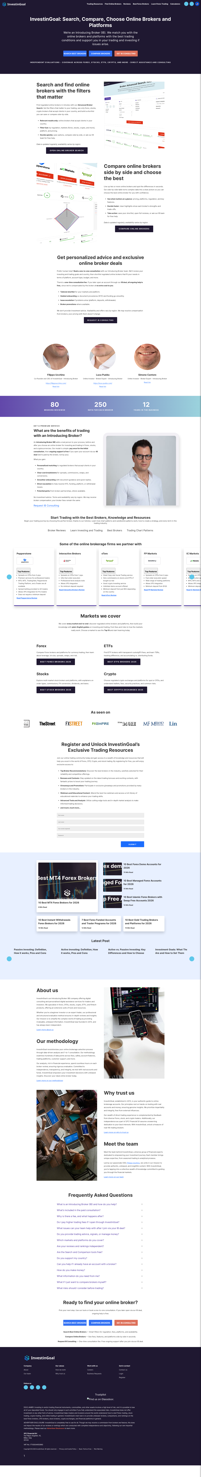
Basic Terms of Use (85, 1449)
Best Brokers (114, 530)
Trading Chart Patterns (140, 530)
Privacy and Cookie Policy (68, 1449)
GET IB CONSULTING (126, 53)
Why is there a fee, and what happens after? (80, 1216)
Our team (27, 1374)
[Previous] (9, 576)
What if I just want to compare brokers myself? (81, 1282)
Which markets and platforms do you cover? (80, 1240)
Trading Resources (95, 4)
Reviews (127, 4)
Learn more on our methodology (50, 1080)
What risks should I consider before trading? (80, 1288)
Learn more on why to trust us (116, 1132)
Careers (90, 1370)
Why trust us (60, 1374)
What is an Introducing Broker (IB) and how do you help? (87, 1204)
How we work (60, 1370)
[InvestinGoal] (20, 4)
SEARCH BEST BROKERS (75, 53)
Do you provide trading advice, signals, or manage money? (88, 1234)
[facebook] (32, 1387)
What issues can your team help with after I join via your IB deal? (91, 1228)
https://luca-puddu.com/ (102, 383)
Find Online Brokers (113, 4)
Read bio (56, 386)
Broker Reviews (57, 530)
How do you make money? (71, 1270)
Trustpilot (100, 1394)
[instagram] (44, 1387)
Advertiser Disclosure (55, 1428)
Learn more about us (45, 1030)
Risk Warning (98, 1449)
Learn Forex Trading (159, 4)
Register (122, 1377)
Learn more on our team (114, 1177)
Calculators (175, 4)
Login (121, 1374)
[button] (186, 4)
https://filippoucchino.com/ (56, 383)
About (26, 1370)
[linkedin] (38, 1387)
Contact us (123, 1370)
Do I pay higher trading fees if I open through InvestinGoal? (88, 1222)
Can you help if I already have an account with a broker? (86, 1264)
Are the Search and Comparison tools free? (79, 1252)
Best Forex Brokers (141, 4)
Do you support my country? (72, 1258)
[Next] (191, 576)
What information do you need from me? (78, 1276)
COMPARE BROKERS (100, 53)
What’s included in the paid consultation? (78, 1210)
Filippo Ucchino (133, 1163)
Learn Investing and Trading (86, 530)
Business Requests (94, 1374)
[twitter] (26, 1387)
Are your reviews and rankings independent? (80, 1246)
